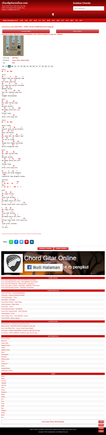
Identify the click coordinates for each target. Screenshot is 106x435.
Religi (3, 413)
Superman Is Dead (6, 370)
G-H (35, 20)
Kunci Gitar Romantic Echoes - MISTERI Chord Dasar (17, 287)
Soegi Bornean (5, 368)
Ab (3, 66)
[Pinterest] (27, 242)
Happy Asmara (5, 345)
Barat (2, 376)
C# (21, 66)
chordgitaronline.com (15, 3)
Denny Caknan (5, 338)
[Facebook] (16, 242)
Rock (2, 415)
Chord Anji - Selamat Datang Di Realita (12, 295)
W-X (71, 20)
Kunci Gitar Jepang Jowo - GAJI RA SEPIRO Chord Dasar (18, 280)
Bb (12, 66)
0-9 (81, 20)
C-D (26, 20)
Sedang (101, 425)
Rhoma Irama (5, 359)
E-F (31, 20)
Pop (13, 63)
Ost (2, 399)
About (31, 429)
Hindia (3, 347)
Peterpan (4, 357)
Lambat (101, 421)
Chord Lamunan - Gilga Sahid (10, 304)
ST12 (2, 361)
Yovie (14, 60)
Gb (46, 66)
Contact (36, 429)
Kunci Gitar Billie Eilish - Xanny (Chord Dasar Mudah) (17, 328)
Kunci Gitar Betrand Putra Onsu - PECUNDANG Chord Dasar (19, 282)
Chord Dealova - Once (7, 313)
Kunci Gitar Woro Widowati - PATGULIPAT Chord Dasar (17, 283)
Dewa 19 (3, 340)
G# (52, 66)
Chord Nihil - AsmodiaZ (8, 300)
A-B (21, 20)
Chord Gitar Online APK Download (53, 422)
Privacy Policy (48, 429)
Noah (2, 352)
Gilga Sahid (4, 343)
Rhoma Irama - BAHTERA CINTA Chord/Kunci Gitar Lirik (18, 326)
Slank (3, 366)
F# (42, 66)
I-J (40, 20)
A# (9, 66)
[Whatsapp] (11, 242)
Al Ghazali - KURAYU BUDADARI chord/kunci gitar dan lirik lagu (20, 330)
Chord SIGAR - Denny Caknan (10, 318)
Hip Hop (3, 385)
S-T (62, 20)
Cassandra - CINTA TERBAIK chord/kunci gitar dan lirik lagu (19, 333)
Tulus (18, 60)
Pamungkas (4, 354)
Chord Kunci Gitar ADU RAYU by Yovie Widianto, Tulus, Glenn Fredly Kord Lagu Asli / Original (32, 34)
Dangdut (3, 383)
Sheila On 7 (4, 363)
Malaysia (4, 392)
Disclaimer (41, 429)
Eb (33, 66)
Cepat (101, 428)
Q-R (58, 20)
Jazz (2, 387)
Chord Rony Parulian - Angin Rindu (11, 302)
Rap (2, 408)
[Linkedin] (32, 242)
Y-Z (76, 20)
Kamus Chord (72, 429)
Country (3, 381)
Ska (2, 417)
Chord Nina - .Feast (7, 306)
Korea (3, 390)
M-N (48, 20)
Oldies (3, 397)
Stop (101, 431)
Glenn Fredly (25, 60)
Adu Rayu (15, 58)
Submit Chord (64, 429)
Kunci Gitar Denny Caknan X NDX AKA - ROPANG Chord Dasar (20, 285)
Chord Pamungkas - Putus (9, 297)
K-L (44, 20)
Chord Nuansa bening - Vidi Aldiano (11, 309)
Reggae (3, 410)
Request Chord (57, 429)
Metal (3, 394)
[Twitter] (21, 242)
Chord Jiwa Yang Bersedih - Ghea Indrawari (14, 311)
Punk (2, 403)
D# (30, 66)
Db (24, 66)
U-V (67, 20)
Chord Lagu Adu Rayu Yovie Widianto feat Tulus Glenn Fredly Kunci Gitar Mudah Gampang (21, 233)
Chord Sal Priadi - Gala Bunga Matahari (13, 293)
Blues (3, 378)
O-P (53, 20)
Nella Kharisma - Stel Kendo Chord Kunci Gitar (15, 323)
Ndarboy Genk (5, 350)
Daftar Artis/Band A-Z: (10, 20)
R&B (2, 406)
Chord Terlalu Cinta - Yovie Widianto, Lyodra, (14, 316)
